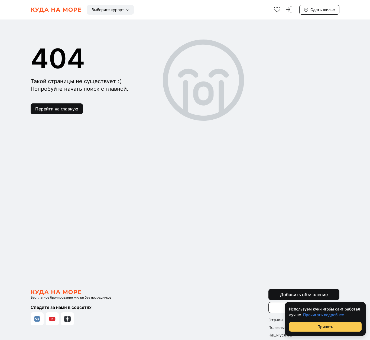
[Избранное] (277, 9)
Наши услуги (280, 335)
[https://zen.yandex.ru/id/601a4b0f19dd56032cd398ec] (67, 318)
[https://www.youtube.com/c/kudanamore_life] (52, 318)
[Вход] (289, 9)
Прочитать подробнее (323, 314)
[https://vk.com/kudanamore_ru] (37, 318)
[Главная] (56, 10)
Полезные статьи (284, 327)
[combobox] (110, 10)
